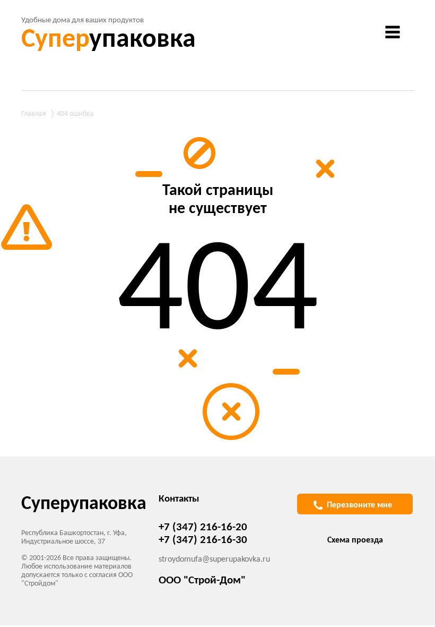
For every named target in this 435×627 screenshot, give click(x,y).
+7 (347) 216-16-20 (203, 527)
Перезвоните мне (359, 505)
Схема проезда (355, 540)
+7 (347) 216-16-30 (203, 540)
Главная (33, 114)
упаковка (108, 40)
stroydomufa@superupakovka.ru (214, 559)
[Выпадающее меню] (392, 32)
